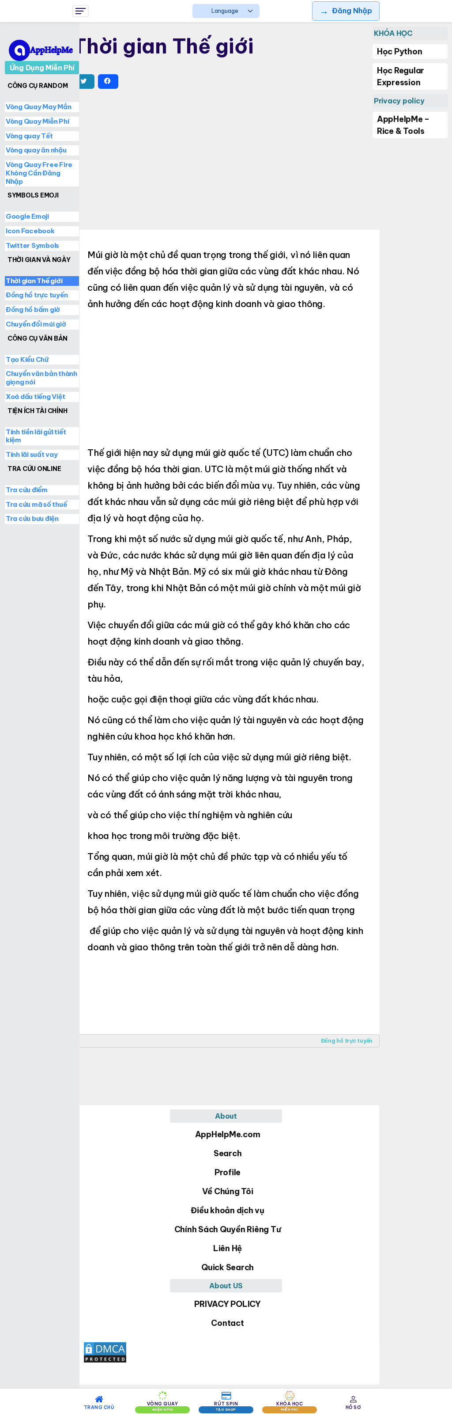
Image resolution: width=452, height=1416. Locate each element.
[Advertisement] (226, 161)
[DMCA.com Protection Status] (226, 1352)
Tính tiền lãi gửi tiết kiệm (36, 436)
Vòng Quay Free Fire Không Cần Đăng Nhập (39, 173)
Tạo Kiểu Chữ (27, 359)
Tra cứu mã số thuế (36, 504)
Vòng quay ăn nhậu (36, 150)
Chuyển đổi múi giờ (36, 324)
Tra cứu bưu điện (32, 518)
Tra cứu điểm (27, 490)
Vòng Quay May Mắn (39, 106)
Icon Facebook (30, 231)
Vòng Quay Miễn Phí (37, 121)
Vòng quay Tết (29, 136)
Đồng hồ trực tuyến (347, 1040)
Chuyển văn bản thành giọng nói (41, 377)
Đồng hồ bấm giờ (33, 309)
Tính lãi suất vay (32, 454)
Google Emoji (27, 216)
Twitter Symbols (32, 245)
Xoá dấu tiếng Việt (35, 396)
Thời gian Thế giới (34, 281)
